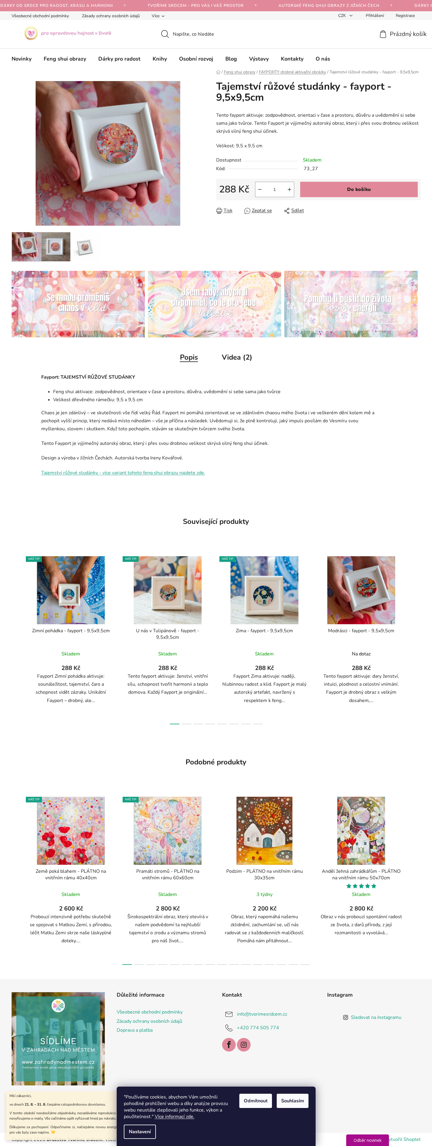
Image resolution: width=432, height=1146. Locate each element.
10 (246, 964)
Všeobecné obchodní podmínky (40, 16)
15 (305, 964)
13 (281, 964)
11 (257, 964)
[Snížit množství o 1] (259, 189)
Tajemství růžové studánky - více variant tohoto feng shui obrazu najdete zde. (123, 473)
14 (293, 964)
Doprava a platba (135, 1030)
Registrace (405, 15)
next (416, 638)
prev (16, 638)
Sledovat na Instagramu (376, 1017)
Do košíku (359, 189)
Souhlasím (292, 1101)
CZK (342, 15)
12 (269, 964)
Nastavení (140, 1131)
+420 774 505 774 (258, 1028)
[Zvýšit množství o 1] (289, 189)
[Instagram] (244, 1045)
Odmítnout (256, 1101)
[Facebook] (229, 1045)
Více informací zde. (174, 1116)
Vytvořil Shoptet (403, 1139)
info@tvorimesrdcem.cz (262, 1014)
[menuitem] (21, 59)
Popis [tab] (189, 357)
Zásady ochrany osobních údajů (111, 16)
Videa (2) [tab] (237, 357)
